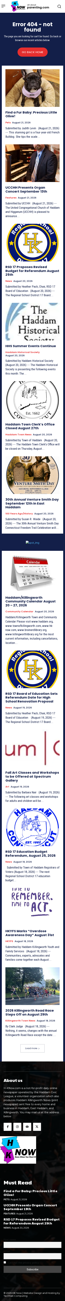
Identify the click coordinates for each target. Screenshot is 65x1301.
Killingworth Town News (20, 1020)
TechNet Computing (15, 1295)
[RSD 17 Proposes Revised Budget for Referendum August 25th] (32, 242)
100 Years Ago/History (19, 513)
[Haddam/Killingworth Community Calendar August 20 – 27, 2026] (32, 573)
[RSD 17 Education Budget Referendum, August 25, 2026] (32, 827)
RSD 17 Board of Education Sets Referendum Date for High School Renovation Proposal (31, 697)
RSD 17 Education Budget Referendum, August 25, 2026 (30, 853)
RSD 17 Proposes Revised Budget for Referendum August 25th (32, 271)
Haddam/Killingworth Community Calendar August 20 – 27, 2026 (30, 601)
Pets (8, 122)
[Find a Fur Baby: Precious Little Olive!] (32, 88)
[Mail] (27, 1127)
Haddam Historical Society (22, 352)
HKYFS (9, 941)
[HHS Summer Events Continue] (32, 321)
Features (10, 197)
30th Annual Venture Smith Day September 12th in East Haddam (32, 503)
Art (7, 786)
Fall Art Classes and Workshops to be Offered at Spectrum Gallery (32, 776)
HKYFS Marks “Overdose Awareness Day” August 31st (29, 933)
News (8, 281)
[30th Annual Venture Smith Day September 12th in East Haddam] (32, 475)
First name (10, 1239)
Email (7, 1251)
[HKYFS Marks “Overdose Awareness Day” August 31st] (32, 907)
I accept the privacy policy (23, 1262)
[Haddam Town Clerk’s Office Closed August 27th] (32, 400)
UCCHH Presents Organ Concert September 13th (26, 189)
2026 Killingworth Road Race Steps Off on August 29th (29, 1012)
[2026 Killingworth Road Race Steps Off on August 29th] (32, 986)
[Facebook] (8, 1127)
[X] (37, 1127)
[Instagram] (17, 1127)
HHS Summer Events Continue (30, 346)
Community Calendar (19, 611)
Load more (31, 1048)
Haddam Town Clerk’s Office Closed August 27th (30, 426)
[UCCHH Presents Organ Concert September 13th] (32, 163)
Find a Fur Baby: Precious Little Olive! (31, 114)
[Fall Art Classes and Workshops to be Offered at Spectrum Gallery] (32, 748)
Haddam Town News (18, 434)
